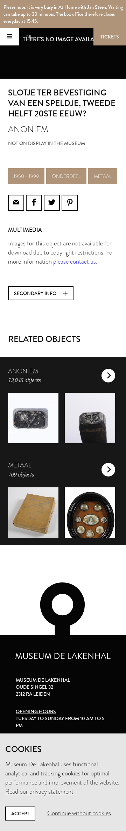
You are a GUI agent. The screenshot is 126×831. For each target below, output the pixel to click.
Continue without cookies (79, 813)
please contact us (74, 261)
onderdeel (66, 176)
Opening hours (36, 711)
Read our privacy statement (39, 791)
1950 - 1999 (26, 176)
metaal (103, 176)
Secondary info (35, 293)
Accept (20, 813)
